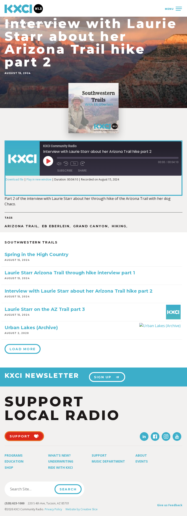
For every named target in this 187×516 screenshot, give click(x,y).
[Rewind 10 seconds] (66, 163)
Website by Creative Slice (81, 509)
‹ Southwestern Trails (33, 23)
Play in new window (38, 179)
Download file (14, 179)
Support (99, 455)
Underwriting (60, 461)
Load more (23, 349)
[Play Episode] (48, 161)
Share (82, 170)
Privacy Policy (53, 509)
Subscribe (65, 170)
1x (74, 163)
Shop (9, 467)
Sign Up (103, 377)
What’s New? (59, 455)
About (141, 455)
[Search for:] (31, 489)
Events (141, 461)
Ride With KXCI (60, 467)
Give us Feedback (169, 505)
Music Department (108, 461)
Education (14, 461)
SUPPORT (20, 436)
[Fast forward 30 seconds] (82, 163)
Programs (14, 455)
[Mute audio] (59, 163)
